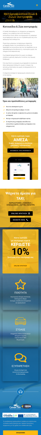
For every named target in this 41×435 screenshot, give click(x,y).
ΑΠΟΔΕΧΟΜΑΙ (20, 432)
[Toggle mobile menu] (37, 5)
